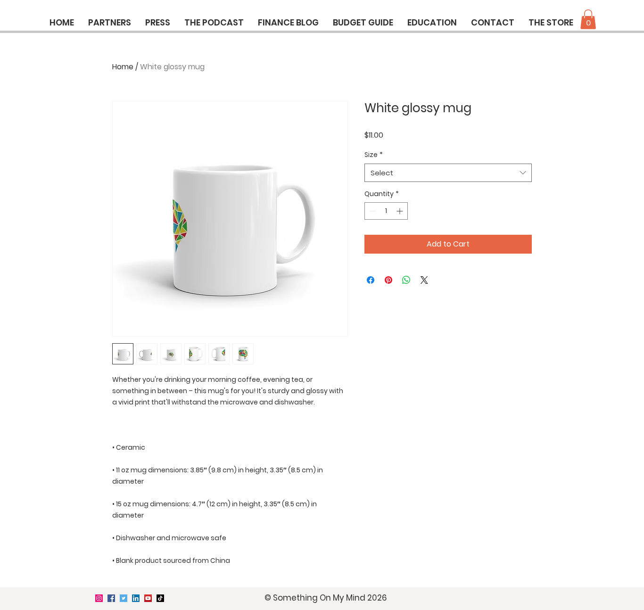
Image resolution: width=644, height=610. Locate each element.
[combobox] (448, 173)
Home (122, 66)
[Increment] (400, 211)
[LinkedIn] (136, 598)
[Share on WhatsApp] (406, 280)
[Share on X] (424, 280)
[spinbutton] (386, 211)
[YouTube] (148, 598)
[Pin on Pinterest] (388, 280)
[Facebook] (111, 598)
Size (373, 154)
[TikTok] (160, 598)
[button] (588, 19)
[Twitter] (123, 598)
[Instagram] (99, 598)
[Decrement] (372, 211)
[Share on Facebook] (370, 280)
